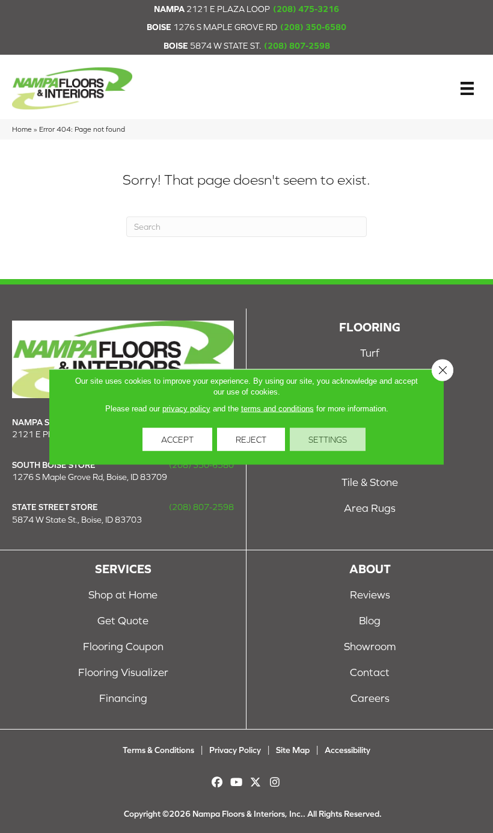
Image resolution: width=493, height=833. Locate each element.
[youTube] (236, 782)
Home (22, 129)
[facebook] (217, 782)
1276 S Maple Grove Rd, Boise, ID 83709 (89, 477)
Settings (327, 439)
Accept (177, 439)
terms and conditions (277, 408)
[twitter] (256, 782)
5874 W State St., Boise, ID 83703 (77, 519)
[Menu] (467, 88)
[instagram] (275, 782)
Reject (251, 439)
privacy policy (186, 408)
